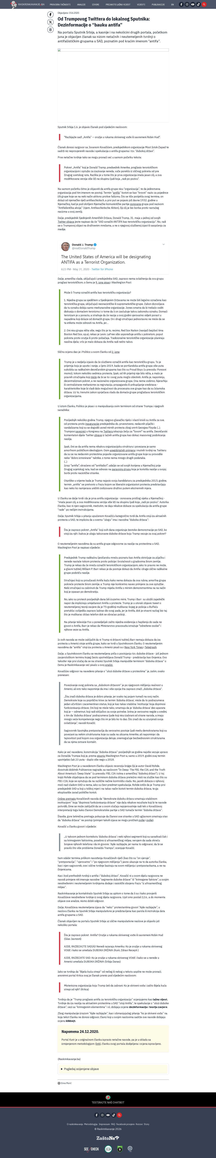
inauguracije (92, 423)
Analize (81, 4)
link (98, 1043)
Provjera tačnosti (60, 4)
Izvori (95, 4)
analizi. (109, 664)
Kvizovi (139, 1124)
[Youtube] (192, 4)
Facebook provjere (125, 1124)
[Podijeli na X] (50, 22)
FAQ (113, 1124)
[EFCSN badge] (108, 1149)
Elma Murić (66, 1083)
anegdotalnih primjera (122, 450)
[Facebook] (181, 4)
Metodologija (91, 1124)
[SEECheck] (91, 1149)
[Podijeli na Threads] (50, 30)
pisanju (101, 755)
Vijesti (141, 4)
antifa (116, 192)
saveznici (80, 431)
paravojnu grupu (121, 469)
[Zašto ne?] (108, 1138)
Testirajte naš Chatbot (108, 1102)
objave (98, 435)
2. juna (115, 351)
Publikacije (158, 4)
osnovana (135, 204)
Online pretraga (67, 798)
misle (94, 377)
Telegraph (151, 647)
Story (146, 1124)
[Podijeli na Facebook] (50, 14)
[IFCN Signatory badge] (119, 1149)
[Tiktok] (198, 4)
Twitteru (108, 431)
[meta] (130, 1149)
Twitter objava (66, 221)
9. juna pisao (103, 282)
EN (172, 4)
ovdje (142, 820)
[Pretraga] (204, 4)
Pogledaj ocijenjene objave (81, 1069)
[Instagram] (187, 4)
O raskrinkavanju (75, 1124)
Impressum (104, 1124)
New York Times (133, 647)
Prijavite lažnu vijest (118, 4)
